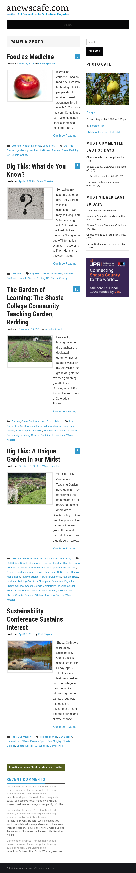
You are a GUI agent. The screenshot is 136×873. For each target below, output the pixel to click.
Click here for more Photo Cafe (103, 132)
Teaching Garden (54, 595)
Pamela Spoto (60, 150)
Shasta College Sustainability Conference (40, 745)
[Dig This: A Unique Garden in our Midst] (30, 488)
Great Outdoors (30, 421)
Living (57, 421)
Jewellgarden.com (58, 425)
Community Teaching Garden (45, 563)
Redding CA (42, 278)
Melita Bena (13, 576)
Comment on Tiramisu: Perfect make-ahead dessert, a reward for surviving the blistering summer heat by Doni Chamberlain (31, 790)
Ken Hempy (72, 572)
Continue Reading (66, 135)
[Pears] (107, 89)
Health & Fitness (32, 145)
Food (26, 558)
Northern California (40, 150)
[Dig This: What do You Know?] (30, 203)
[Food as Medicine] (30, 85)
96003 (10, 563)
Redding (37, 430)
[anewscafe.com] (38, 10)
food (73, 567)
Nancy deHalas (29, 576)
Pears (90, 112)
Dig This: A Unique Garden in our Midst (33, 455)
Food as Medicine (30, 57)
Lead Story (49, 145)
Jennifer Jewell (53, 329)
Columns (16, 145)
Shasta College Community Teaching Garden (50, 585)
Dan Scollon (65, 736)
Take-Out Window (21, 736)
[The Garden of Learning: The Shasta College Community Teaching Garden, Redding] (30, 349)
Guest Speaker (46, 63)
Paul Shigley (45, 634)
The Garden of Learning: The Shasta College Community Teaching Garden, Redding (35, 306)
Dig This (68, 145)
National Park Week (18, 741)
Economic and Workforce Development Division (43, 567)
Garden (11, 150)
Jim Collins (58, 572)
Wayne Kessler (50, 466)
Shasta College (15, 585)
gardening (22, 150)
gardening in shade (40, 572)
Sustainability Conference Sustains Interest (35, 619)
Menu (68, 25)
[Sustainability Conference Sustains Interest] (30, 655)
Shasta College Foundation (57, 590)
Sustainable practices (53, 435)
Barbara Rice (97, 125)
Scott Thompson (41, 581)
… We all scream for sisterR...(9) (104, 176)
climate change (48, 736)
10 (76, 289)
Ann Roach (21, 563)
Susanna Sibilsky (33, 595)
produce (11, 581)
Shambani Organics (63, 581)
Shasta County (20, 154)
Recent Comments (26, 779)
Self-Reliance (51, 430)
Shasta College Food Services (24, 590)
